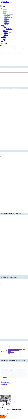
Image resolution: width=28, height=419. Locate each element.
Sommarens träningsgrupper (4, 384)
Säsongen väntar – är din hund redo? (5, 381)
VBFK (1, 5)
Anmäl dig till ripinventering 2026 (5, 382)
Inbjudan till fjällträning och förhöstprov (6, 383)
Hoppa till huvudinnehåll (4, 1)
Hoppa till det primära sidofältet (5, 2)
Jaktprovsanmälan (3, 416)
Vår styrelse (1, 410)
